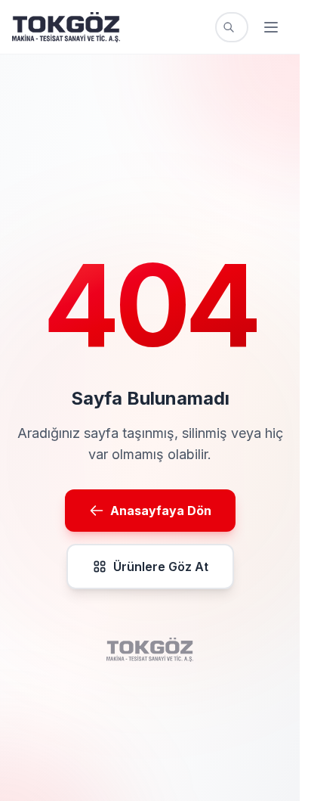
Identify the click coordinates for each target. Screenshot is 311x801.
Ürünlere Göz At (160, 566)
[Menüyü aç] (271, 27)
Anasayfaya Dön (160, 510)
